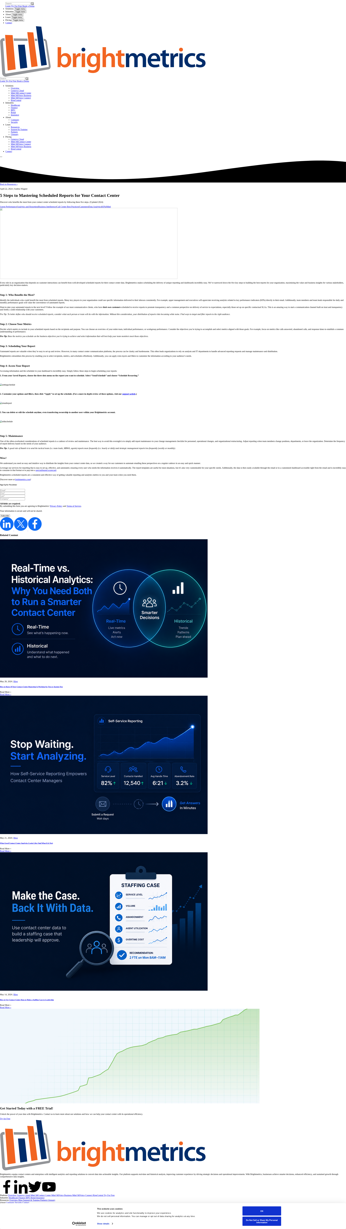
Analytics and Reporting (27, 207)
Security (14, 122)
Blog (16, 681)
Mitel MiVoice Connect (21, 98)
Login (8, 6)
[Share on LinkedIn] (7, 530)
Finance (14, 107)
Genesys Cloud (17, 90)
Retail (13, 112)
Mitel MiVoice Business (21, 95)
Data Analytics (95, 207)
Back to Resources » (9, 184)
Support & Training (19, 129)
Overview (15, 88)
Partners (14, 132)
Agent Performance (8, 207)
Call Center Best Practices (68, 207)
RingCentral (16, 100)
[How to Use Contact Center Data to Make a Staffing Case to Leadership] (104, 990)
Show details (103, 1224)
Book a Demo (28, 6)
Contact (8, 23)
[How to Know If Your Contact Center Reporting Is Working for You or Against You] (104, 677)
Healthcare (15, 105)
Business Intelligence (47, 207)
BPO (13, 110)
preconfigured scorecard (46, 470)
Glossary (14, 134)
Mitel (108, 207)
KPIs (104, 207)
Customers (83, 207)
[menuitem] (175, 93)
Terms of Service (74, 506)
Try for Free (5, 1119)
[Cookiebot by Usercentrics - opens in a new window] (79, 1224)
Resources (15, 127)
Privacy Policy (56, 506)
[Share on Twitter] (21, 530)
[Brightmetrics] (103, 76)
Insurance (15, 115)
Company (15, 120)
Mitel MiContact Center (21, 93)
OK (261, 1211)
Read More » (5, 694)
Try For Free (16, 6)
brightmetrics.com (22, 479)
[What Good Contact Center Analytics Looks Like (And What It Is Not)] (104, 833)
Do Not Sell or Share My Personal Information (262, 1221)
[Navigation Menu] (1, 156)
